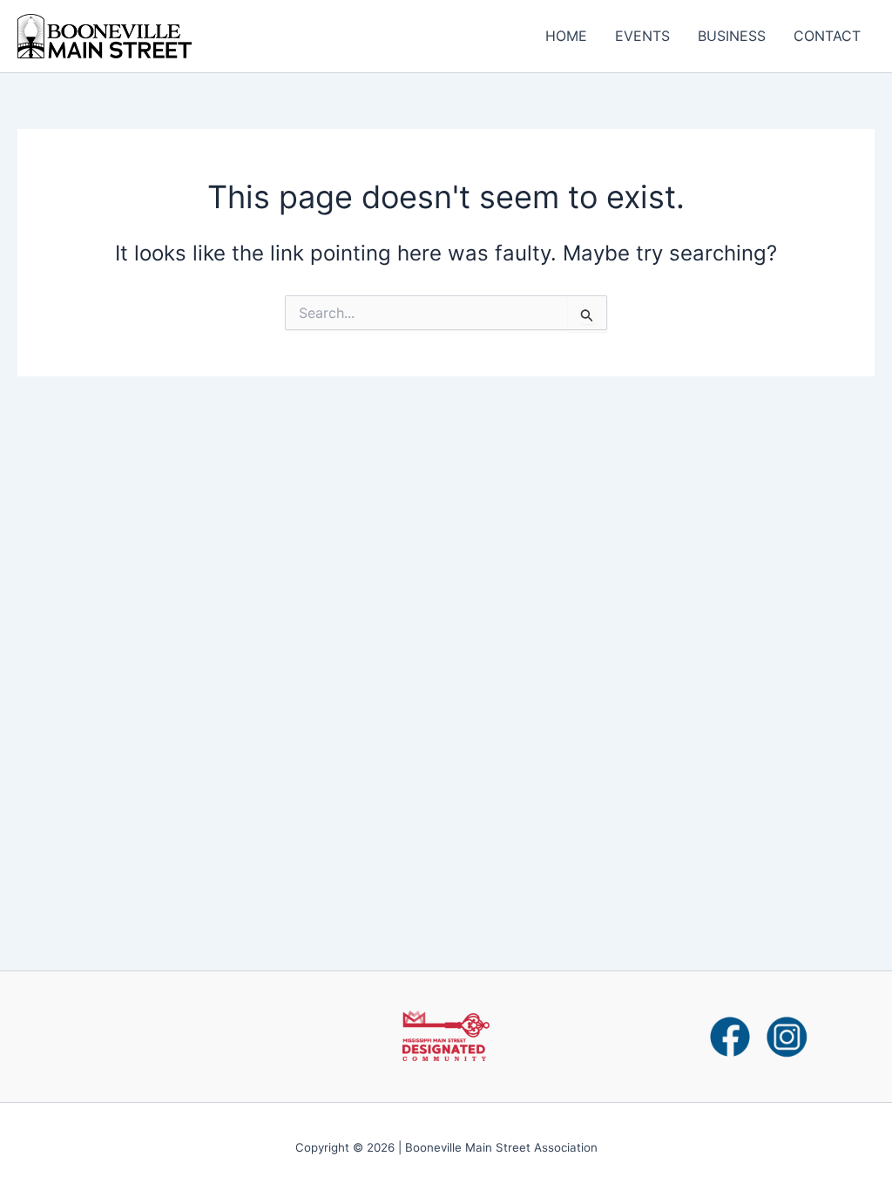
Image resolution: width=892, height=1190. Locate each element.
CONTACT (827, 35)
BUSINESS (732, 35)
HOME (566, 35)
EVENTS (642, 35)
